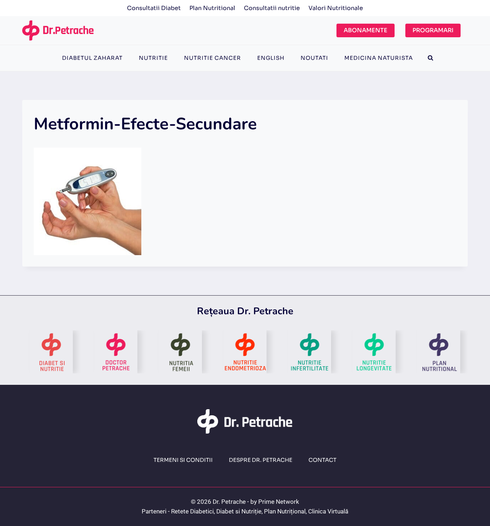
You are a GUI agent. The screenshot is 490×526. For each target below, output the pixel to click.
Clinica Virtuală (328, 511)
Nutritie (153, 57)
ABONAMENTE (365, 30)
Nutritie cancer (212, 57)
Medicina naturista (378, 57)
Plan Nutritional (212, 8)
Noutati (314, 57)
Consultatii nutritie (272, 8)
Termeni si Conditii (183, 459)
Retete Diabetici (192, 511)
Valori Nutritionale (335, 8)
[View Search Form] (430, 58)
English (270, 57)
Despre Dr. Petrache (260, 459)
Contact (322, 459)
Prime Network (278, 501)
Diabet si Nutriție (239, 511)
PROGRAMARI (433, 30)
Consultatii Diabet (154, 8)
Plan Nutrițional (285, 511)
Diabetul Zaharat (92, 57)
